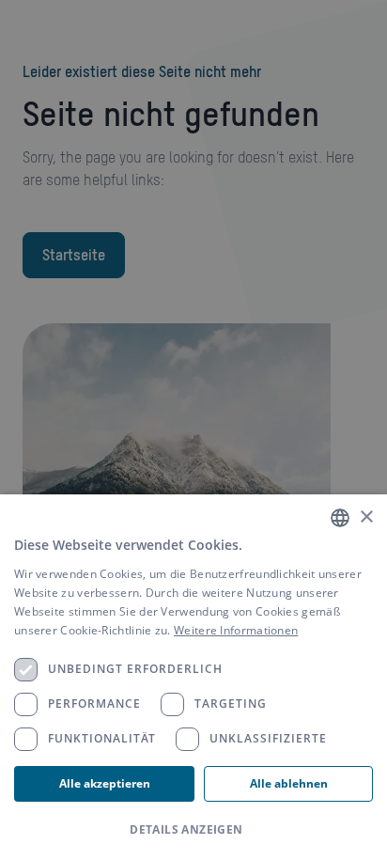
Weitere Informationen (236, 630)
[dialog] (193, 677)
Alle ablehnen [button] (289, 783)
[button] (193, 829)
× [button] (366, 517)
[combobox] (340, 517)
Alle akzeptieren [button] (104, 783)
